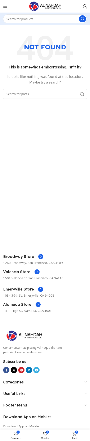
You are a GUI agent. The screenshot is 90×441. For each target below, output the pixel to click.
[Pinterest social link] (21, 370)
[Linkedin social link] (29, 370)
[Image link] (24, 335)
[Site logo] (45, 6)
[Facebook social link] (6, 370)
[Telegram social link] (36, 370)
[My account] (85, 6)
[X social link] (14, 370)
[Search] (82, 18)
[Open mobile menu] (5, 6)
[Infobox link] (23, 256)
